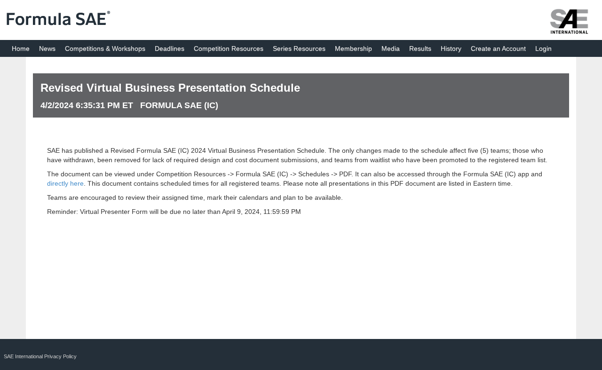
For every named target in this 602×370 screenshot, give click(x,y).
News (47, 48)
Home (21, 48)
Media (390, 48)
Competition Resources (228, 48)
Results (420, 48)
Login (543, 48)
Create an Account (498, 48)
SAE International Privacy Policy (40, 356)
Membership (353, 48)
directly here (65, 183)
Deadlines (169, 48)
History (451, 48)
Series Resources (299, 48)
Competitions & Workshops (105, 48)
